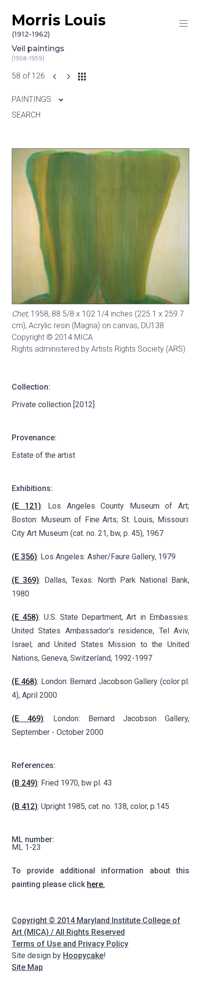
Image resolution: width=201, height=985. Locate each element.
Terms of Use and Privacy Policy (70, 943)
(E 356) (24, 556)
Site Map (27, 967)
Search (26, 114)
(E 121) (26, 506)
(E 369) (25, 580)
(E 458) (25, 617)
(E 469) (27, 718)
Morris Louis (59, 25)
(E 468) (24, 681)
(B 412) (25, 806)
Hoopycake (83, 955)
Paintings (32, 99)
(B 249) (25, 783)
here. (96, 884)
